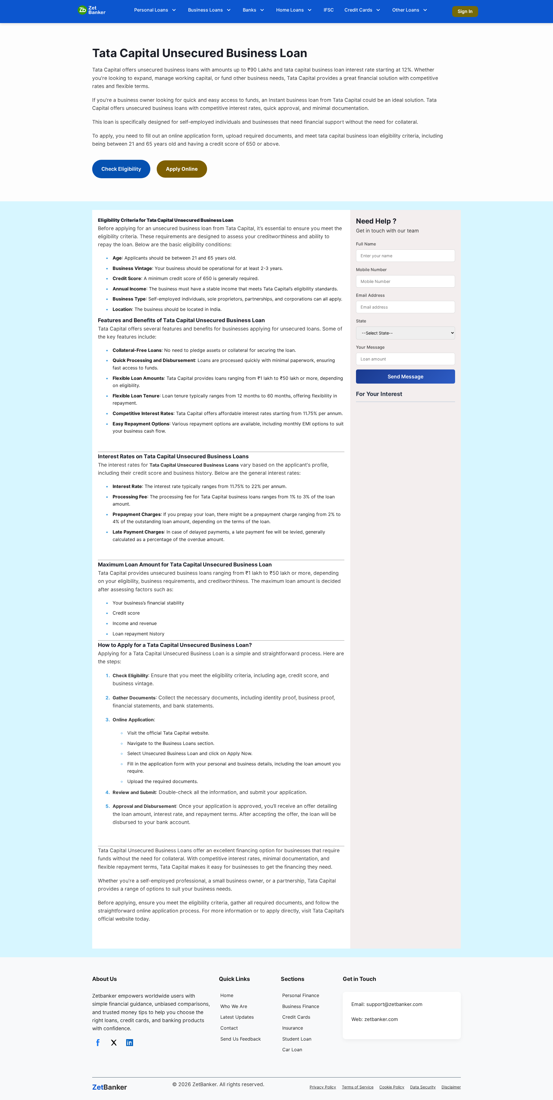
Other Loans (405, 10)
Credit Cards (358, 10)
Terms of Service (358, 1087)
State (361, 320)
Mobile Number (371, 269)
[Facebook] (98, 1042)
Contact (229, 1028)
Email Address (370, 295)
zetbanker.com (381, 1019)
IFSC (329, 10)
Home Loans (290, 10)
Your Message (370, 347)
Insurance (292, 1028)
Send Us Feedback (240, 1039)
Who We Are (233, 1006)
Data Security (423, 1087)
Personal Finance (300, 995)
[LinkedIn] (129, 1042)
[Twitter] (114, 1042)
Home (226, 995)
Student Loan (296, 1039)
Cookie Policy (391, 1087)
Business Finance (300, 1006)
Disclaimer (451, 1087)
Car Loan (292, 1049)
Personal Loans (151, 10)
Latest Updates (237, 1017)
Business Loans (205, 10)
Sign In (465, 11)
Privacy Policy (323, 1087)
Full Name (366, 243)
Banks (249, 10)
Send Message (405, 376)
